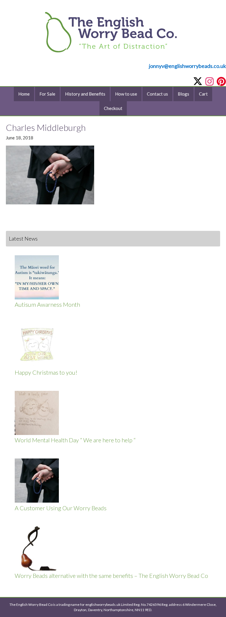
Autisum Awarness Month (47, 304)
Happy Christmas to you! (46, 372)
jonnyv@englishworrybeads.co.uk (187, 66)
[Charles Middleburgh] (50, 202)
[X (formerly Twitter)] (197, 81)
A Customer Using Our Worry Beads (61, 507)
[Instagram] (209, 81)
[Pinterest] (221, 81)
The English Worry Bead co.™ (113, 37)
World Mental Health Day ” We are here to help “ (75, 439)
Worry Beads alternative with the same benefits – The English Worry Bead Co (111, 575)
